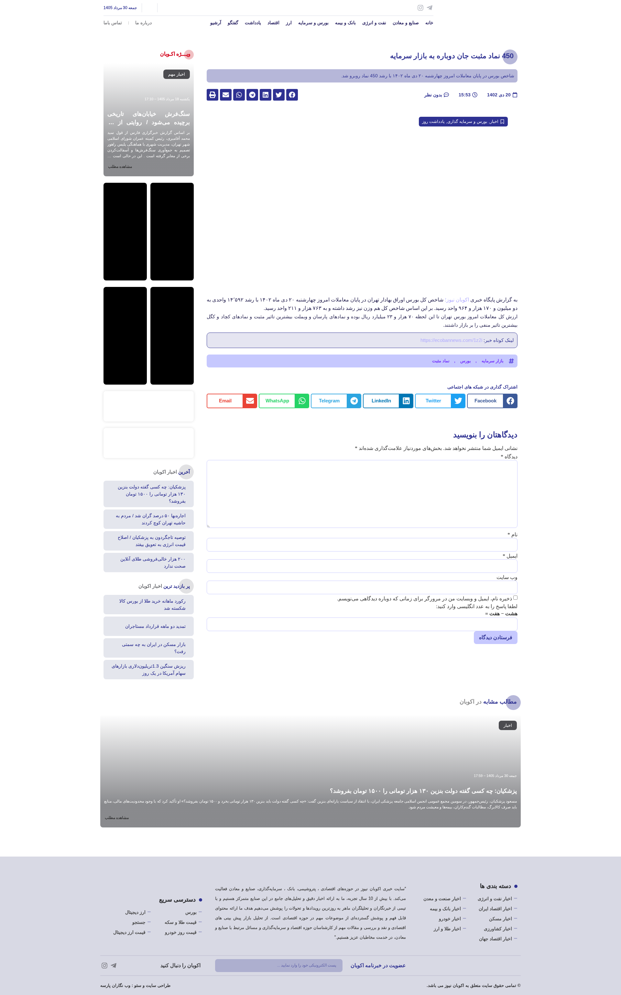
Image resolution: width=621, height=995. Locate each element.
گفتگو (233, 22)
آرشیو (215, 22)
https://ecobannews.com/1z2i (451, 340)
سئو (137, 985)
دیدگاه (509, 456)
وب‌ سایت (507, 577)
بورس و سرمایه (313, 22)
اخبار (494, 121)
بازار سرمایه (493, 360)
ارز (289, 22)
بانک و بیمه (345, 22)
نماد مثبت (441, 360)
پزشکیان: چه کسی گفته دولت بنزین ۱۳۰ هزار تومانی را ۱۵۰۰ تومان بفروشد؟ (152, 494)
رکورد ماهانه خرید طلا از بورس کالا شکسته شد (152, 604)
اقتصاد (273, 22)
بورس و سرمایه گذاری (467, 121)
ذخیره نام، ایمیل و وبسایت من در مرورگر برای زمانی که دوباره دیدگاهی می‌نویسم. (424, 598)
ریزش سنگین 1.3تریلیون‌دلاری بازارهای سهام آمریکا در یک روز (149, 669)
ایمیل (510, 556)
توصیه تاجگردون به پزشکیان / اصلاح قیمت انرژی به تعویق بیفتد (152, 541)
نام (512, 534)
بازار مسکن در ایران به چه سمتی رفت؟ (154, 648)
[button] (292, 95)
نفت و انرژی (374, 22)
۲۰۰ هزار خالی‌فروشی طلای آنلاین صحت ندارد (153, 562)
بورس (465, 360)
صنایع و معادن (406, 22)
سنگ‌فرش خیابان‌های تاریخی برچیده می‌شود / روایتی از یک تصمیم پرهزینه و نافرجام (148, 122)
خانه (429, 22)
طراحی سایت (158, 985)
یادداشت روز (433, 121)
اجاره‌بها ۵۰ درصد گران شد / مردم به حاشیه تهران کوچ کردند (151, 519)
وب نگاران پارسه (115, 985)
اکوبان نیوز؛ (457, 299)
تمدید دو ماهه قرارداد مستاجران (155, 626)
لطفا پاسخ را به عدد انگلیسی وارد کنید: (477, 606)
